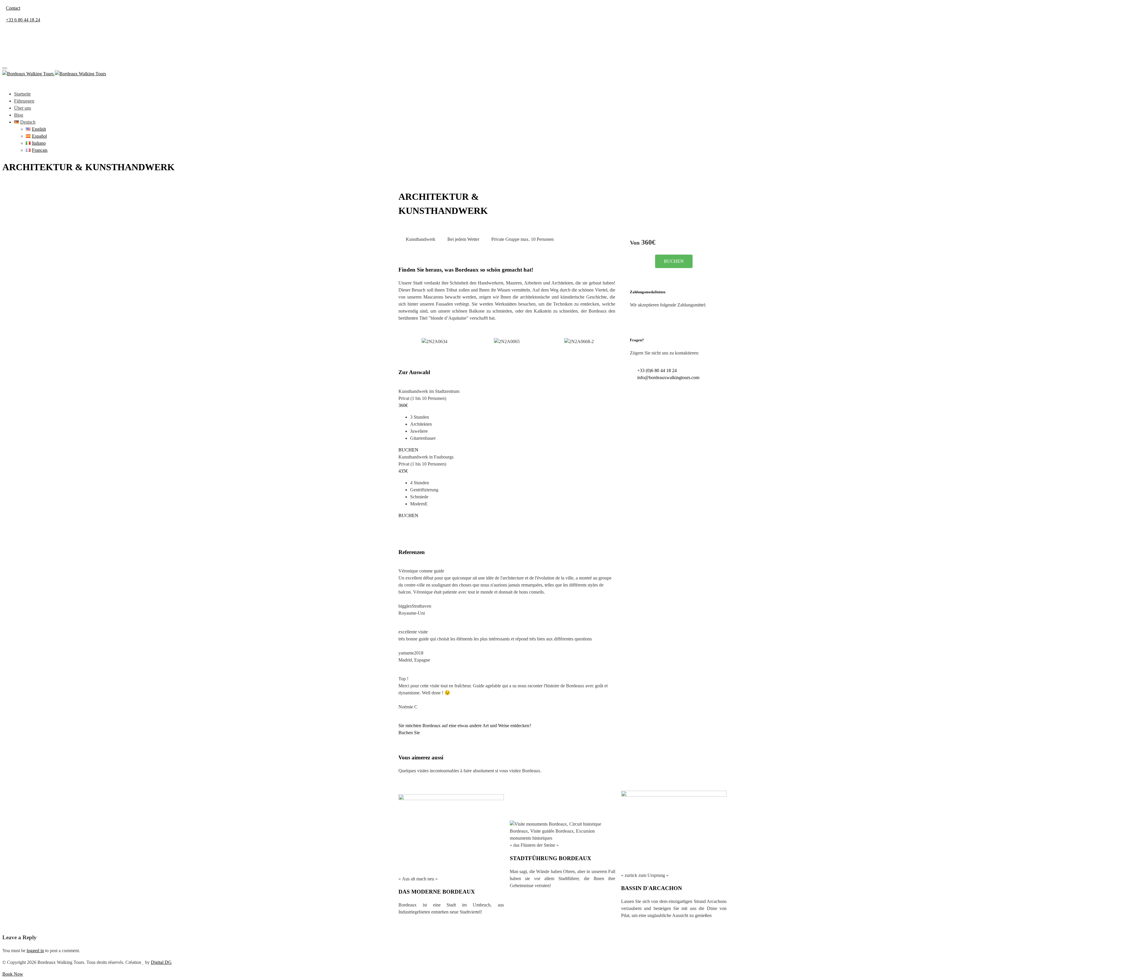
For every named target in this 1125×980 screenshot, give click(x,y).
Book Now (12, 974)
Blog (18, 115)
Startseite (22, 93)
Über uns (22, 107)
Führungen (24, 100)
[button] (404, 341)
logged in (35, 950)
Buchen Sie (409, 732)
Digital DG (161, 962)
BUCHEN (408, 449)
